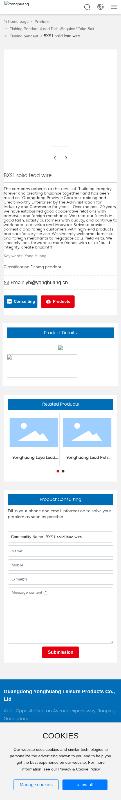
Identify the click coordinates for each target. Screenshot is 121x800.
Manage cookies (36, 784)
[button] (58, 471)
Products (42, 21)
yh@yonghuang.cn (47, 282)
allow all (85, 784)
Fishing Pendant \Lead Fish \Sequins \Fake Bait (52, 28)
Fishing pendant (24, 36)
